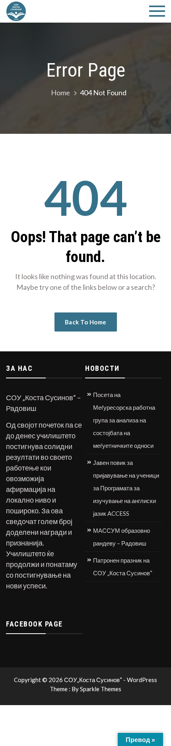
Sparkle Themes (100, 688)
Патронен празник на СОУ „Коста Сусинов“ (122, 566)
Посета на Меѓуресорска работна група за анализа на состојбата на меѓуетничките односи (124, 420)
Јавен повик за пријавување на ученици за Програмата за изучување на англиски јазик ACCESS (126, 488)
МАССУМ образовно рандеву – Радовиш (121, 537)
